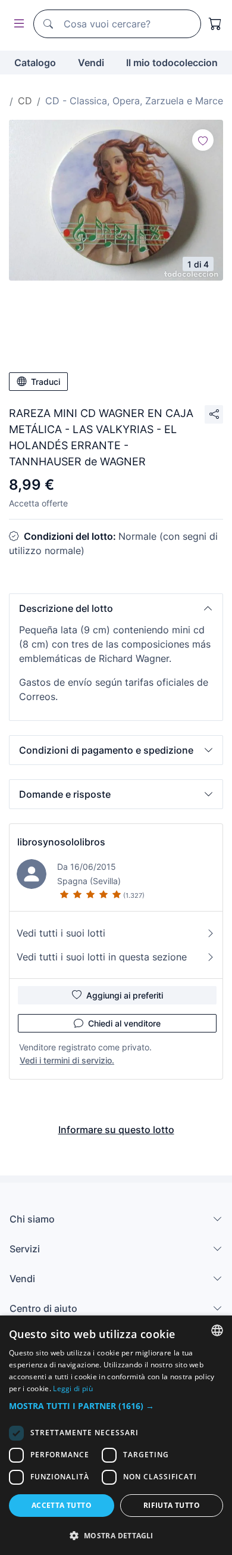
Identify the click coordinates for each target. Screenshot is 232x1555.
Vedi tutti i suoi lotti (61, 933)
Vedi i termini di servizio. (67, 1060)
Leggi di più (73, 1388)
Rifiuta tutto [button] (171, 1505)
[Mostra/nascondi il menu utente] (16, 24)
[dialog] (116, 1435)
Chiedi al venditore (124, 1023)
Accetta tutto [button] (62, 1505)
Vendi (91, 63)
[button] (116, 608)
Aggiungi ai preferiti (124, 995)
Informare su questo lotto (116, 1130)
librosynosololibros (61, 842)
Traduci (45, 382)
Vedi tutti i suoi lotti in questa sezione (102, 957)
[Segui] (203, 140)
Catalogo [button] (35, 63)
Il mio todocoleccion (172, 63)
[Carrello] (215, 24)
